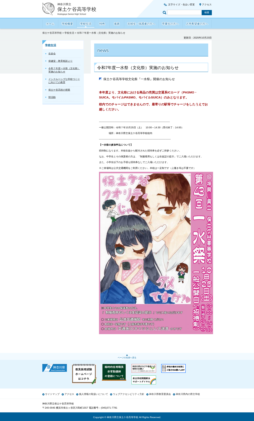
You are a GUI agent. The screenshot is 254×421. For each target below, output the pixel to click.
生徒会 (52, 53)
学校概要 (67, 23)
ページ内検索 (165, 12)
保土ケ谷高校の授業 (59, 89)
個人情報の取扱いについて (93, 394)
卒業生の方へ (170, 23)
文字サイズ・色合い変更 (181, 4)
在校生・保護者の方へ (141, 23)
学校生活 (85, 23)
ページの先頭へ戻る (127, 357)
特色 (102, 23)
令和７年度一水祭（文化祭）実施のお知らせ (64, 70)
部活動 (52, 97)
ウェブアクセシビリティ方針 (128, 394)
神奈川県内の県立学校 (188, 394)
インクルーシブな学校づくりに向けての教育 (64, 81)
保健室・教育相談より (60, 61)
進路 (117, 23)
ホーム (50, 23)
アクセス (207, 4)
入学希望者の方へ (197, 23)
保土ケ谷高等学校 (52, 32)
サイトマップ (52, 394)
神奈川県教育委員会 (160, 394)
